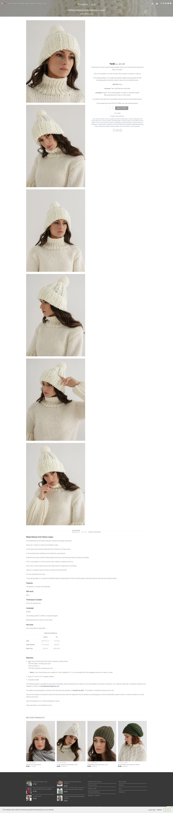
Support (32, 3)
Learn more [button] (152, 809)
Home (10, 3)
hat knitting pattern (116, 120)
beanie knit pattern (100, 119)
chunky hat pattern (106, 120)
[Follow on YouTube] (170, 3)
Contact (39, 3)
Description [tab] (76, 532)
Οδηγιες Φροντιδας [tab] (94, 532)
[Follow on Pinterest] (168, 3)
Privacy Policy (92, 785)
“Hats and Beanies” (49, 701)
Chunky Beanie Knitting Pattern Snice (67, 764)
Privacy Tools (92, 788)
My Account (122, 782)
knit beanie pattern (126, 120)
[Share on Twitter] (117, 130)
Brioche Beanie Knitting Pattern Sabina (129, 764)
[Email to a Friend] (120, 130)
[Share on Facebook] (114, 130)
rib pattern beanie (101, 124)
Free (26, 3)
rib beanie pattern (136, 122)
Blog (44, 3)
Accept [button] (167, 809)
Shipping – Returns (94, 795)
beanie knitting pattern (122, 119)
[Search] (2, 3)
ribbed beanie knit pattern (125, 124)
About (15, 3)
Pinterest (43, 705)
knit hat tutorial (103, 122)
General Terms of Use (94, 782)
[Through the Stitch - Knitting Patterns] (86, 3)
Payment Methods (93, 792)
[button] (152, 3)
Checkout (122, 792)
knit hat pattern (135, 120)
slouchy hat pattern (125, 126)
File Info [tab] (84, 532)
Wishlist (121, 785)
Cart (120, 788)
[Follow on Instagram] (163, 3)
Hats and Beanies (86, 14)
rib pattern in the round (112, 124)
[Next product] (145, 11)
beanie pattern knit (96, 120)
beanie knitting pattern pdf (135, 119)
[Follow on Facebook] (161, 3)
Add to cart (121, 108)
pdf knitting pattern (127, 122)
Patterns (21, 3)
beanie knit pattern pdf (111, 119)
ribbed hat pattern (115, 126)
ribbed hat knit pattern (104, 126)
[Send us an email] (166, 3)
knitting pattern (118, 122)
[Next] (146, 746)
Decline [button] (159, 809)
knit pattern (111, 122)
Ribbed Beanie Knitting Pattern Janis (97, 764)
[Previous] (26, 746)
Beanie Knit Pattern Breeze (33, 764)
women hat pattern (135, 126)
